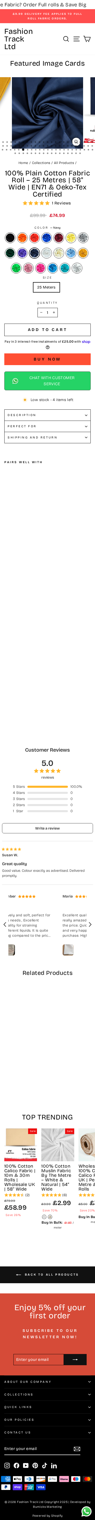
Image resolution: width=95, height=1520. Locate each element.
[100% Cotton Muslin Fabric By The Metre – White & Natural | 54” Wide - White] (44, 1217)
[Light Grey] (77, 268)
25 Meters (46, 287)
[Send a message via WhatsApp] (86, 1511)
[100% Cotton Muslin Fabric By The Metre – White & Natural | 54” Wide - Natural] (50, 1217)
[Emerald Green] (16, 268)
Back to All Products (51, 1274)
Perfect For (22, 426)
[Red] (34, 238)
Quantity (47, 303)
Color (47, 227)
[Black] (10, 238)
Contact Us (17, 1432)
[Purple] (22, 253)
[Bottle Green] (10, 253)
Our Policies (19, 1419)
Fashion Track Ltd (18, 39)
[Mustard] (83, 253)
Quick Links (18, 1407)
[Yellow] (71, 238)
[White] (47, 253)
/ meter (58, 1224)
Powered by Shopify (47, 1515)
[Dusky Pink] (28, 268)
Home (23, 163)
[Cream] (59, 253)
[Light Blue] (71, 253)
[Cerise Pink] (40, 268)
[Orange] (22, 238)
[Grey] (83, 238)
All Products (64, 163)
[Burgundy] (59, 238)
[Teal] (65, 268)
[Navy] (34, 253)
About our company (27, 1382)
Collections (41, 163)
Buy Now (48, 359)
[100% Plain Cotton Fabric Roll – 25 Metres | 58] (7, 675)
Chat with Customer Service (52, 380)
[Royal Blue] (47, 238)
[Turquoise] (53, 268)
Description (22, 415)
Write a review (47, 828)
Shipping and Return (33, 437)
